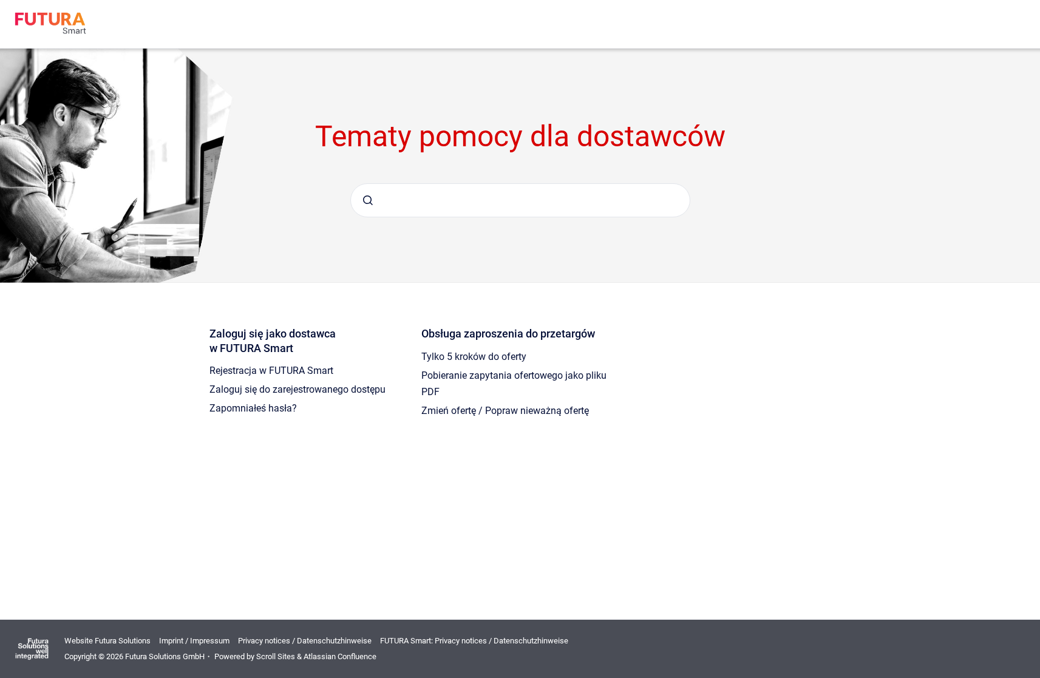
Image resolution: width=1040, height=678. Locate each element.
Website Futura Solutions (107, 640)
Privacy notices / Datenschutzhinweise (305, 640)
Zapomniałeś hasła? (253, 408)
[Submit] (368, 200)
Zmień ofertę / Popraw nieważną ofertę (505, 410)
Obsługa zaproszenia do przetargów (508, 333)
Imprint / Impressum (194, 640)
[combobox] (520, 200)
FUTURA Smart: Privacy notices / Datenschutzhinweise (474, 640)
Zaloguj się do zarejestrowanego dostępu (297, 389)
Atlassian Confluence (340, 656)
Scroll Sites (275, 656)
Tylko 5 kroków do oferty (473, 356)
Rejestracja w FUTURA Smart (271, 370)
